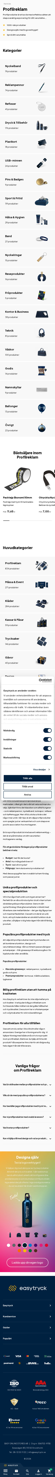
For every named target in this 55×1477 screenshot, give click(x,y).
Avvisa (27, 794)
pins (15, 972)
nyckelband (28, 811)
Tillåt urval (27, 786)
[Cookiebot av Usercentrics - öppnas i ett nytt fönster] (39, 680)
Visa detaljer (39, 769)
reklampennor (32, 969)
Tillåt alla (27, 778)
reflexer (48, 811)
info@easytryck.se (37, 1452)
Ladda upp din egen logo (27, 1262)
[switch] (47, 739)
